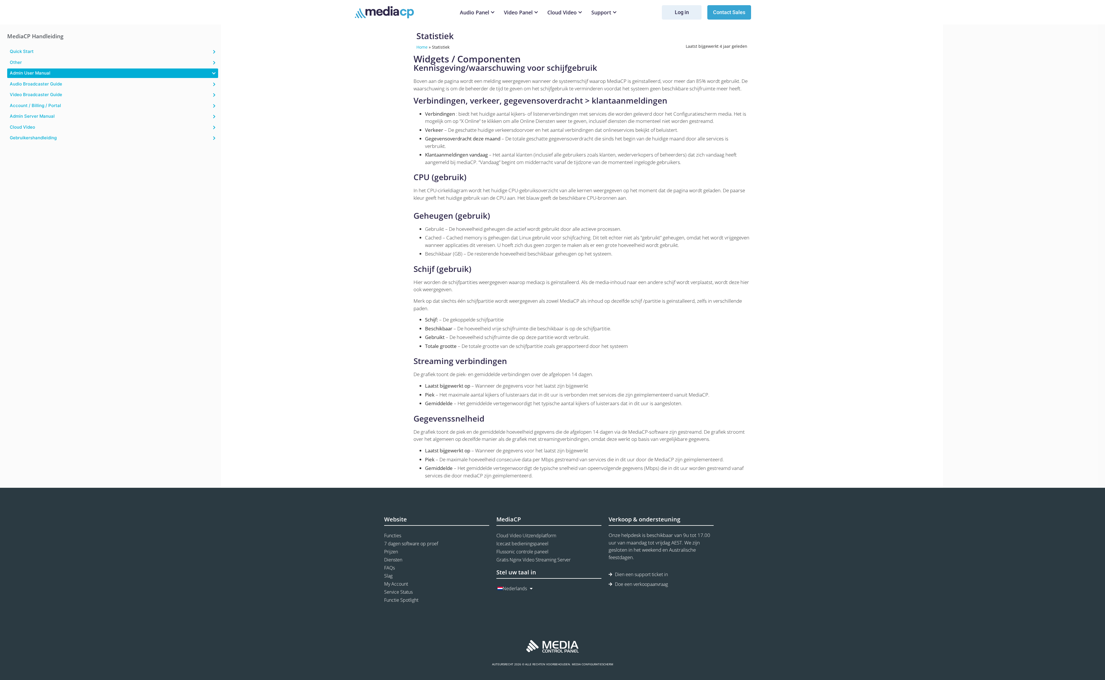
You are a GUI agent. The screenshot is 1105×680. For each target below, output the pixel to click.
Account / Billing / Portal (35, 105)
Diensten (393, 560)
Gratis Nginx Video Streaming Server (533, 560)
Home (422, 47)
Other (16, 62)
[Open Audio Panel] (493, 12)
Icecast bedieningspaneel (522, 543)
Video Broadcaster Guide (36, 94)
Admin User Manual (30, 73)
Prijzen (391, 551)
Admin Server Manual (32, 116)
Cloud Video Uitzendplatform (526, 535)
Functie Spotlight (401, 600)
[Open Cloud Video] (580, 12)
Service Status (398, 592)
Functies (392, 535)
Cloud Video (22, 127)
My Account (396, 584)
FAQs (389, 568)
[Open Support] (615, 12)
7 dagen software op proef (411, 543)
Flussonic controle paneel (522, 551)
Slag (388, 576)
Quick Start (22, 51)
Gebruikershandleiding (33, 137)
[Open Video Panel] (536, 12)
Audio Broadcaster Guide (36, 84)
